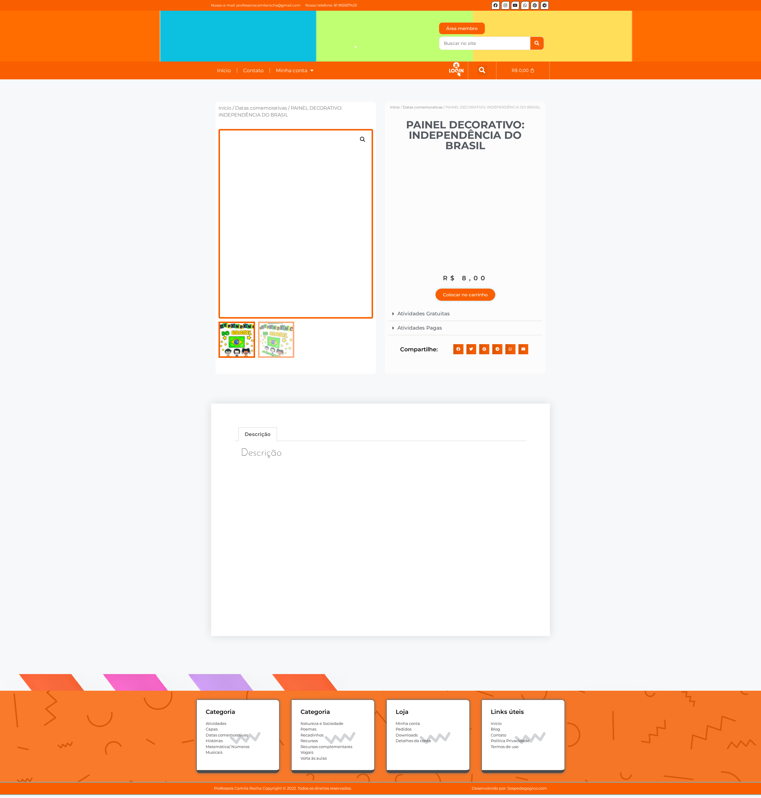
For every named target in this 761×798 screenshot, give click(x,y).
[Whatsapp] (525, 5)
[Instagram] (505, 5)
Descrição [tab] (258, 434)
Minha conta (291, 70)
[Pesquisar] (537, 43)
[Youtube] (515, 5)
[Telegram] (544, 5)
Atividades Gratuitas (423, 314)
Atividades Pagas (419, 328)
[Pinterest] (535, 5)
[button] (482, 70)
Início (224, 70)
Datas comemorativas (261, 108)
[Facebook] (495, 5)
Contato (253, 70)
